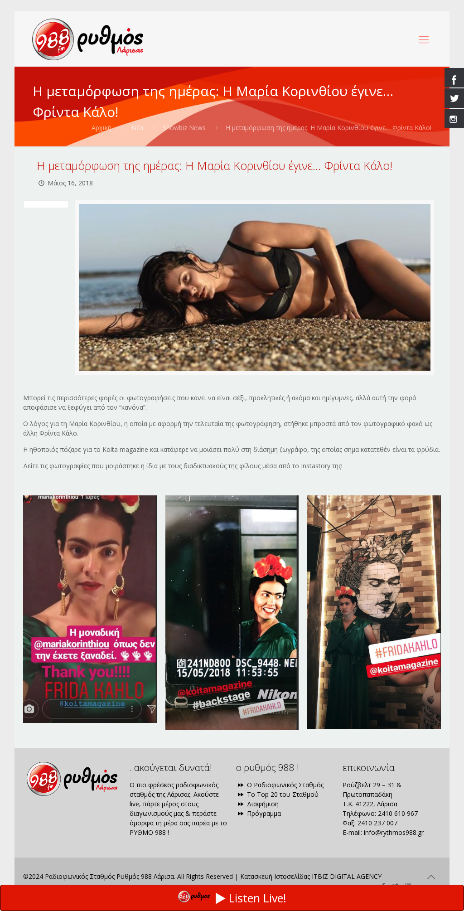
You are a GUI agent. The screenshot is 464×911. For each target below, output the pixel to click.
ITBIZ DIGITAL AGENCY (347, 876)
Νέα (137, 127)
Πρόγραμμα (263, 813)
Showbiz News (184, 127)
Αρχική (101, 127)
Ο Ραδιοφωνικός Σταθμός (284, 784)
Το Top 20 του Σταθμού (282, 794)
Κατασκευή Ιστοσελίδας (275, 876)
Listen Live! (257, 898)
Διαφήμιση (262, 804)
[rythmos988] (87, 39)
